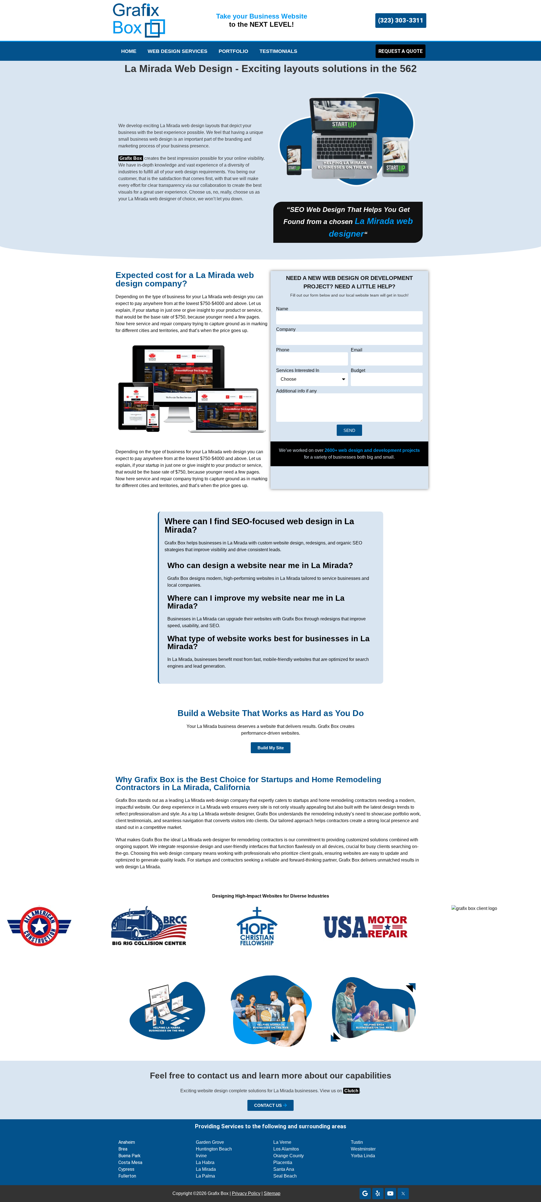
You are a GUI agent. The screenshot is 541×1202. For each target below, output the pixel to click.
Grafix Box (130, 158)
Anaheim (126, 1142)
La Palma (205, 1176)
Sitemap (272, 1193)
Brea (122, 1149)
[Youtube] (390, 1193)
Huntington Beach (214, 1149)
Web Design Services (177, 51)
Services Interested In (297, 370)
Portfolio (233, 51)
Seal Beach (285, 1176)
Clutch (351, 1090)
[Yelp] (377, 1193)
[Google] (365, 1193)
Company (286, 329)
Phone (282, 350)
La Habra (205, 1162)
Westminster (363, 1149)
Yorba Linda (363, 1155)
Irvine (201, 1155)
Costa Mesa (130, 1162)
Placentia (282, 1162)
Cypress (126, 1169)
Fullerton (127, 1176)
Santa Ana (283, 1169)
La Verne (282, 1142)
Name (282, 309)
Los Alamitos (286, 1149)
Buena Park (129, 1155)
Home (128, 51)
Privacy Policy (246, 1193)
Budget (358, 370)
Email (356, 350)
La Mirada (206, 1169)
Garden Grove (210, 1142)
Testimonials (278, 51)
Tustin (357, 1142)
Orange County (288, 1155)
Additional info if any (296, 391)
